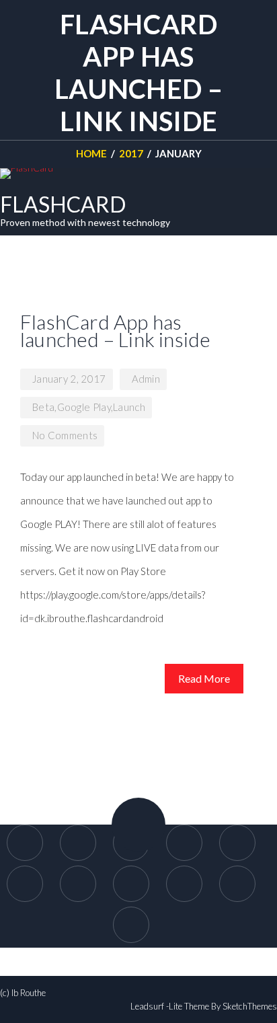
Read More (204, 678)
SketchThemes (250, 1006)
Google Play (84, 407)
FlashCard (63, 204)
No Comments (64, 435)
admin (146, 379)
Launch (129, 407)
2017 (131, 153)
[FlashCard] (26, 173)
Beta (43, 407)
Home (91, 153)
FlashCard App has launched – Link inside (115, 330)
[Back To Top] (138, 824)
